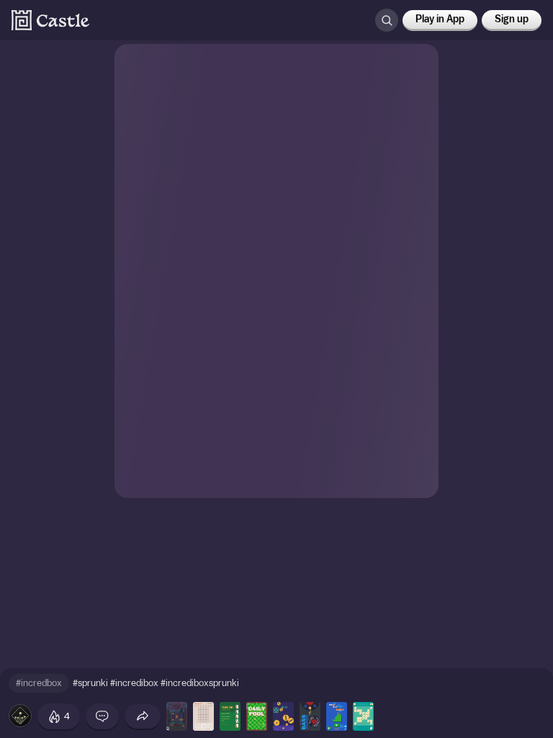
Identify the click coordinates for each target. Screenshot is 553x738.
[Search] (386, 20)
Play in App (439, 19)
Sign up (512, 19)
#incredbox (39, 683)
